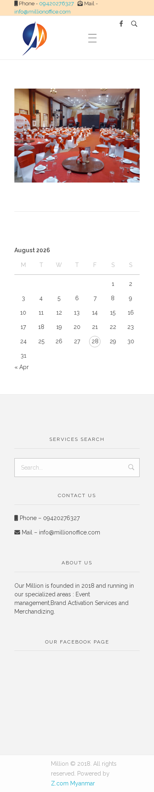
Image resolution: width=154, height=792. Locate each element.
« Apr (21, 367)
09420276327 (56, 3)
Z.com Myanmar (73, 783)
